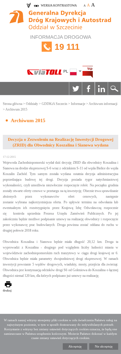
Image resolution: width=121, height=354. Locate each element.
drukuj (7, 290)
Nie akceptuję (104, 346)
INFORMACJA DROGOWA (60, 42)
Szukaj (114, 88)
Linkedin (101, 88)
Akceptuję (75, 346)
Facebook (88, 88)
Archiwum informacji (103, 104)
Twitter (75, 88)
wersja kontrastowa (59, 5)
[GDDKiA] (60, 20)
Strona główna (12, 104)
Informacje (78, 104)
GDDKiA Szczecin (54, 104)
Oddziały (32, 104)
